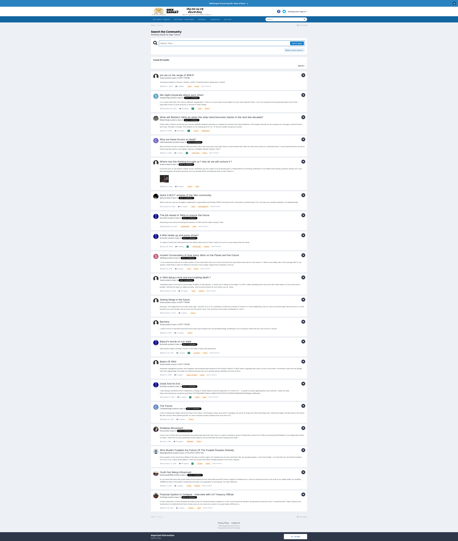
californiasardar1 (166, 142)
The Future (166, 405)
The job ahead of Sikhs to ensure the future (184, 215)
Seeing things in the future (175, 299)
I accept (296, 537)
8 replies (180, 269)
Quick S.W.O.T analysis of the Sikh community (185, 195)
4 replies (181, 353)
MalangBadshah (166, 453)
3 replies (180, 86)
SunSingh (163, 497)
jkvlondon (164, 218)
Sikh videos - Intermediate (184, 19)
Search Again (297, 43)
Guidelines (202, 19)
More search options (295, 50)
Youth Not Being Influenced (175, 472)
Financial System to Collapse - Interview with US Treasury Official (197, 494)
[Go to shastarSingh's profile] (156, 96)
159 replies (180, 131)
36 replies (185, 108)
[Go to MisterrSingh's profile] (156, 118)
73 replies (180, 333)
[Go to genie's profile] (156, 196)
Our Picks (227, 19)
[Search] (304, 19)
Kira (161, 431)
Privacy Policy (223, 523)
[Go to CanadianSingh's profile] (156, 407)
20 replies (183, 206)
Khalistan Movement (171, 428)
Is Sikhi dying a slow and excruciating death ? (185, 277)
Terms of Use (156, 538)
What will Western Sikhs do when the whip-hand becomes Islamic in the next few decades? (211, 117)
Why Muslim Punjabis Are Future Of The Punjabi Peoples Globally (197, 450)
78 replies (179, 441)
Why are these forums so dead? (178, 139)
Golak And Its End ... (171, 383)
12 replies (182, 397)
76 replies (184, 291)
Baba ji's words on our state (175, 341)
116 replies (185, 463)
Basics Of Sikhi (168, 361)
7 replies (183, 313)
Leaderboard (215, 19)
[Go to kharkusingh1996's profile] (156, 473)
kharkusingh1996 (166, 475)
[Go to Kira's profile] (156, 429)
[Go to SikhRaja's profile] (156, 256)
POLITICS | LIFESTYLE (195, 453)
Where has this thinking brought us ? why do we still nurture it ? (196, 161)
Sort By (301, 66)
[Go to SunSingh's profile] (156, 495)
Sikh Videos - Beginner (161, 19)
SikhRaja (163, 258)
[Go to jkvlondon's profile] (156, 216)
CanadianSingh (166, 409)
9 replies (180, 246)
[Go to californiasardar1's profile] (156, 140)
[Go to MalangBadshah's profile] (156, 451)
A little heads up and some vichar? (179, 235)
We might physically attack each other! (182, 95)
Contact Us (235, 523)
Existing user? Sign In (297, 12)
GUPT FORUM (184, 78)
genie (162, 198)
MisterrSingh (165, 120)
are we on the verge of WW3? (177, 75)
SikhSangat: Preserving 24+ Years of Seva (227, 3)
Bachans (164, 321)
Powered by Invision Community (229, 528)
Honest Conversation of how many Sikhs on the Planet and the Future (199, 255)
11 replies (179, 153)
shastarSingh (165, 98)
